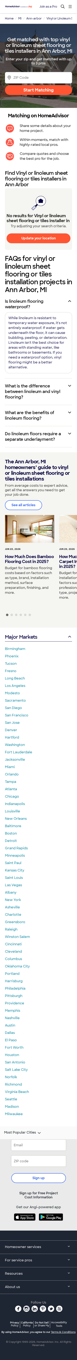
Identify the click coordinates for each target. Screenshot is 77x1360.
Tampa (10, 782)
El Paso (11, 1040)
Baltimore (13, 826)
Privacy (14, 1324)
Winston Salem (17, 937)
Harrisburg (14, 981)
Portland (12, 974)
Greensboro (15, 922)
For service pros (18, 1260)
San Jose (12, 723)
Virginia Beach (17, 1092)
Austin (10, 1025)
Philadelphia (15, 988)
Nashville (12, 1018)
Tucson (11, 663)
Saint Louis (14, 878)
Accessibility (59, 1324)
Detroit (11, 841)
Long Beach (15, 678)
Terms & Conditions (63, 1332)
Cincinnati (13, 944)
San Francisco (16, 715)
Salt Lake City (16, 1070)
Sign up (38, 1178)
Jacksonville (15, 759)
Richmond (13, 1084)
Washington (15, 745)
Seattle (11, 1099)
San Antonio (15, 1062)
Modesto (12, 693)
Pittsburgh (13, 996)
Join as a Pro (48, 6)
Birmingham (15, 649)
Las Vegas (13, 885)
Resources (14, 1273)
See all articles (23, 505)
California (27, 1324)
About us (12, 1287)
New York (13, 900)
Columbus (13, 959)
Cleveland (13, 951)
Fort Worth (14, 1047)
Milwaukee (14, 1114)
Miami (10, 767)
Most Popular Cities (20, 1132)
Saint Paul (13, 863)
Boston (11, 833)
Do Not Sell (41, 1324)
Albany (10, 892)
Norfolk (11, 1077)
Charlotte (13, 914)
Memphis (12, 1010)
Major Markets (21, 637)
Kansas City (14, 870)
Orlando (12, 774)
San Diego (13, 708)
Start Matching (38, 90)
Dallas (10, 1033)
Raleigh (11, 929)
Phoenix (11, 656)
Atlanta (11, 789)
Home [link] (9, 18)
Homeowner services (23, 1247)
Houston (12, 1055)
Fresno (10, 671)
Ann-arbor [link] (34, 18)
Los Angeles (15, 686)
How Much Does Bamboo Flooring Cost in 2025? (29, 559)
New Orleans (16, 818)
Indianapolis (15, 804)
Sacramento (15, 700)
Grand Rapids (16, 848)
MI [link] (20, 18)
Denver (11, 730)
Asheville (12, 907)
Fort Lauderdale (18, 752)
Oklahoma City (17, 966)
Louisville (12, 811)
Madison (12, 1106)
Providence (14, 1003)
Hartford (12, 737)
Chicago (12, 796)
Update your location (38, 238)
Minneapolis (15, 855)
